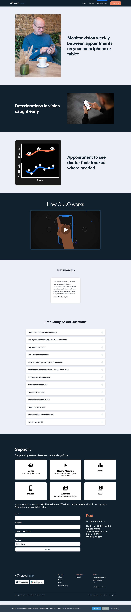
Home (84, 3)
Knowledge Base (60, 455)
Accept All (96, 608)
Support (78, 577)
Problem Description (23, 531)
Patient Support (102, 3)
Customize (114, 608)
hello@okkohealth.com (99, 587)
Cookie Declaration (93, 595)
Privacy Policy (112, 595)
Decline (105, 608)
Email (17, 514)
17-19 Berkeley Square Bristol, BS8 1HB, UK (99, 580)
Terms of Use (103, 595)
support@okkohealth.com (47, 504)
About (60, 577)
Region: (18, 540)
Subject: (18, 523)
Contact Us (115, 3)
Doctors (91, 3)
